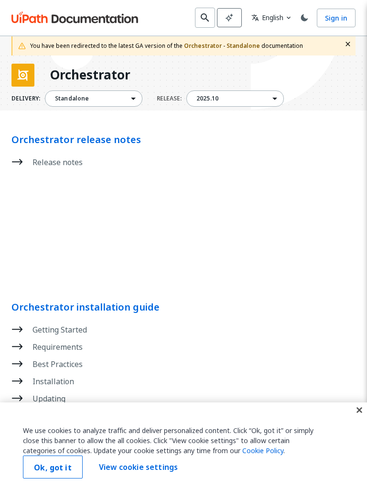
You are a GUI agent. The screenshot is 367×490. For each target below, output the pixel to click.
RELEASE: (169, 98)
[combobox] (93, 98)
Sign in (336, 18)
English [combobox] (267, 17)
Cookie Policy (262, 450)
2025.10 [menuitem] (207, 98)
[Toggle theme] (304, 17)
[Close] (359, 410)
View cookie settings (138, 467)
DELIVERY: (25, 98)
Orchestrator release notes (76, 139)
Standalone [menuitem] (72, 98)
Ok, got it (53, 467)
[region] (183, 446)
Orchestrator (90, 75)
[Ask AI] (229, 17)
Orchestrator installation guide (85, 307)
